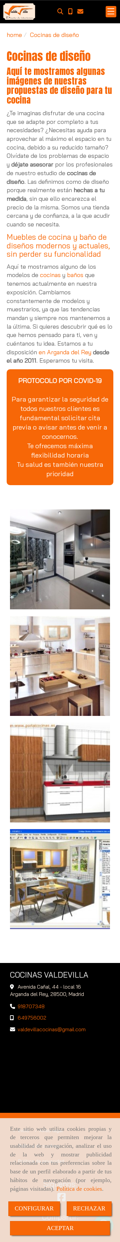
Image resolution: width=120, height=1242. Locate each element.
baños (75, 275)
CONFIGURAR (34, 1208)
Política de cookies (79, 1188)
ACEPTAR (60, 1228)
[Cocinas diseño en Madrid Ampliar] (60, 666)
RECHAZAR (89, 1208)
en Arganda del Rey (64, 352)
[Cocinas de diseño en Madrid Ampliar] (60, 559)
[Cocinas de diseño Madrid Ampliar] (60, 879)
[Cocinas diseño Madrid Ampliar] (60, 772)
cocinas (50, 275)
